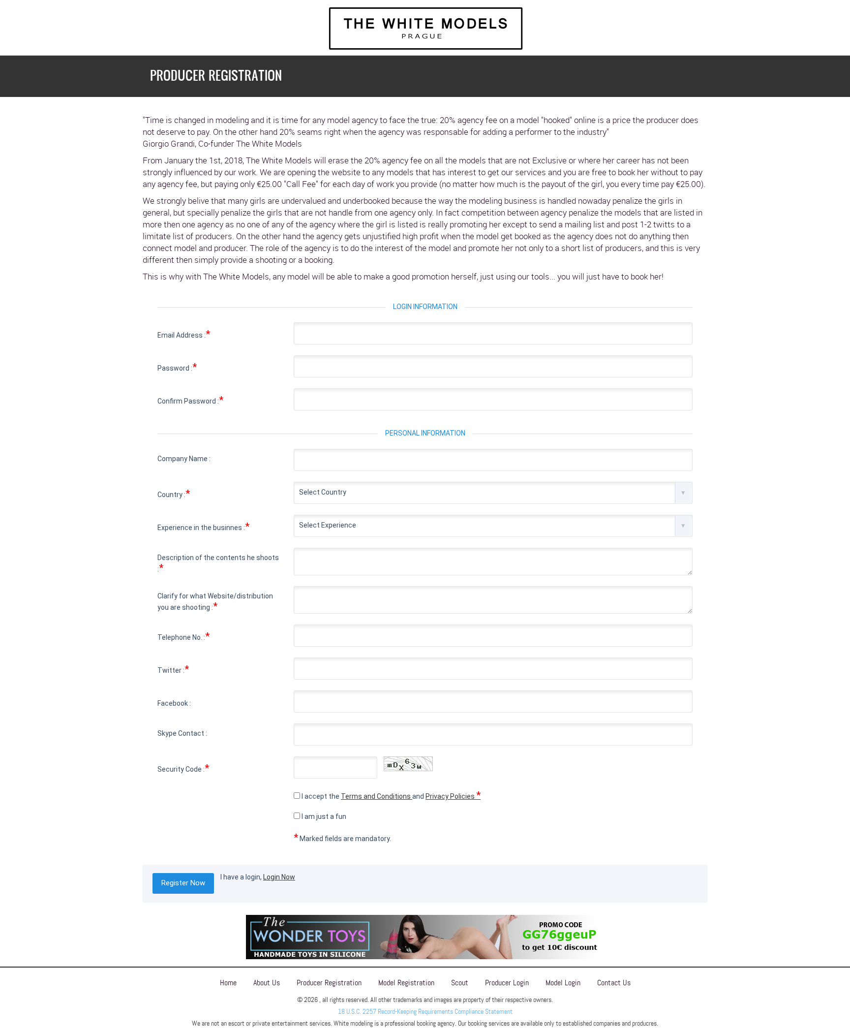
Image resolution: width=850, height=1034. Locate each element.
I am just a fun (323, 816)
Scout (459, 982)
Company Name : (184, 459)
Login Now (279, 877)
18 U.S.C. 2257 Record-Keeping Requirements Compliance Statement (425, 1011)
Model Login (563, 982)
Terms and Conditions (376, 796)
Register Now (183, 882)
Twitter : (173, 669)
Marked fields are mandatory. (342, 838)
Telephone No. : (183, 636)
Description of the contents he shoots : (218, 564)
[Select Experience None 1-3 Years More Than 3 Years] (493, 526)
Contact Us (614, 982)
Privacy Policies (453, 796)
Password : (177, 367)
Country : (173, 494)
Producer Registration (329, 982)
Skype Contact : (182, 733)
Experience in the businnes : (203, 527)
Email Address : (183, 334)
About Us (266, 982)
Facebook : (174, 703)
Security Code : (183, 768)
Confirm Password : (190, 400)
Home (228, 982)
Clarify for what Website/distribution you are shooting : (215, 602)
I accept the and (390, 795)
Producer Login (507, 982)
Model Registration (406, 982)
